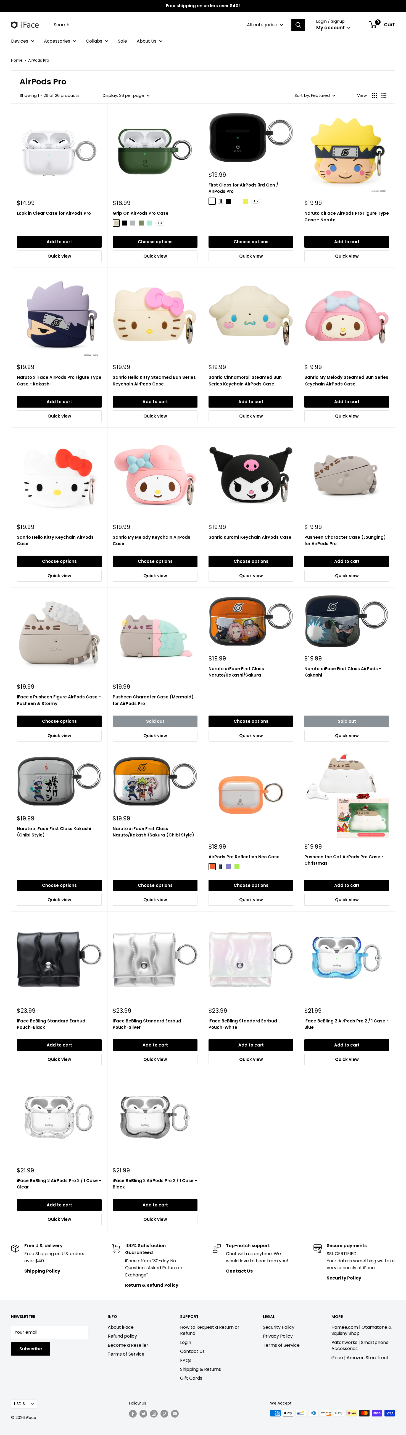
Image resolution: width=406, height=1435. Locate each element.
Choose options (155, 242)
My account (331, 27)
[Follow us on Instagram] (154, 1414)
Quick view (59, 256)
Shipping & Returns (200, 1369)
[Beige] (116, 223)
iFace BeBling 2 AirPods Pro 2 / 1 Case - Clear (59, 1184)
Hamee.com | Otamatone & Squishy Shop (361, 1330)
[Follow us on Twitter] (143, 1414)
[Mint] (149, 223)
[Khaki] (141, 223)
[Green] (236, 866)
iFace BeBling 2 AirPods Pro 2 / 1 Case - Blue (346, 1024)
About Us (146, 41)
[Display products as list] (383, 95)
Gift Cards (191, 1378)
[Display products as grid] (374, 95)
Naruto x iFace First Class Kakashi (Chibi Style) (54, 832)
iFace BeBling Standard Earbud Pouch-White (243, 1024)
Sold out (155, 721)
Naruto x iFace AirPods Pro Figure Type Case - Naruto (346, 216)
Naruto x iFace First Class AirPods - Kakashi (342, 672)
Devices (19, 41)
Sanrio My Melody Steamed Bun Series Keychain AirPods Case (346, 380)
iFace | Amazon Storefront (360, 1357)
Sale (122, 41)
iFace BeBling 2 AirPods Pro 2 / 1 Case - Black (155, 1184)
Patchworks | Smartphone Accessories (360, 1345)
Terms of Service (126, 1354)
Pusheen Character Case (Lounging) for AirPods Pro (345, 540)
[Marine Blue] (236, 201)
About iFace (121, 1327)
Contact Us (192, 1351)
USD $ (19, 1403)
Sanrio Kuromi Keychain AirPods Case (250, 537)
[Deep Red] (212, 201)
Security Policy (278, 1327)
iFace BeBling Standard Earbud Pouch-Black (51, 1024)
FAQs (185, 1360)
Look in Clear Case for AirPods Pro (54, 213)
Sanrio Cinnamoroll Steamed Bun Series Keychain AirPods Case (245, 380)
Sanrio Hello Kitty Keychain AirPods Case (55, 540)
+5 (255, 201)
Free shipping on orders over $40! (203, 6)
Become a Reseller (128, 1345)
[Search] (298, 25)
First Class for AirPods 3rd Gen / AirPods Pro (243, 188)
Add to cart (59, 242)
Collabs (94, 41)
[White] (220, 201)
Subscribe (30, 1349)
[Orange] (212, 866)
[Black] (124, 223)
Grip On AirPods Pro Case (140, 213)
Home (17, 60)
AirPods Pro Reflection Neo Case (244, 857)
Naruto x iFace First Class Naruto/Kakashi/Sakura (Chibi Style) (153, 832)
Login (185, 1342)
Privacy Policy (278, 1336)
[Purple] (228, 866)
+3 (159, 223)
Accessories (57, 41)
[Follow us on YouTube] (175, 1414)
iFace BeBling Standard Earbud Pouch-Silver (147, 1024)
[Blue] (220, 866)
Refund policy (122, 1336)
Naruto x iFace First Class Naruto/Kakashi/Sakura (236, 672)
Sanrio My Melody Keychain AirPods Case (151, 540)
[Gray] (132, 223)
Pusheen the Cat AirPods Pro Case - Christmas (344, 860)
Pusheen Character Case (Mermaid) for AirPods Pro (153, 700)
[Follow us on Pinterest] (164, 1414)
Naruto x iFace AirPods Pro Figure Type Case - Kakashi (59, 380)
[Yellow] (245, 201)
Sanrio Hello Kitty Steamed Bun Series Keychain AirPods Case (154, 380)
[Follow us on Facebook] (133, 1414)
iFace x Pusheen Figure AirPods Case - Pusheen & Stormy (59, 700)
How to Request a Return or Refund (209, 1330)
